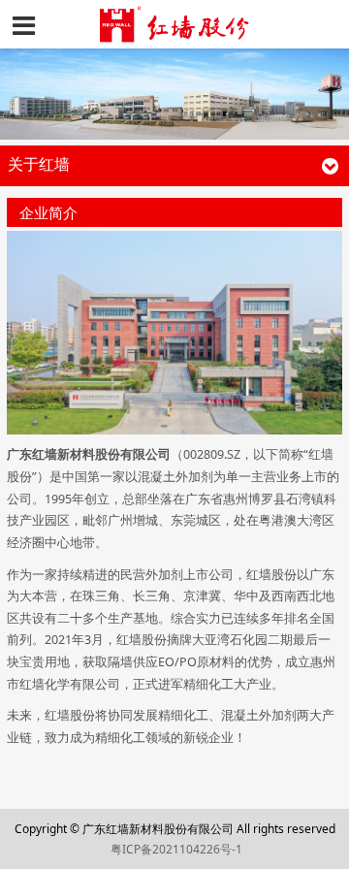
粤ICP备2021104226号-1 (176, 849)
